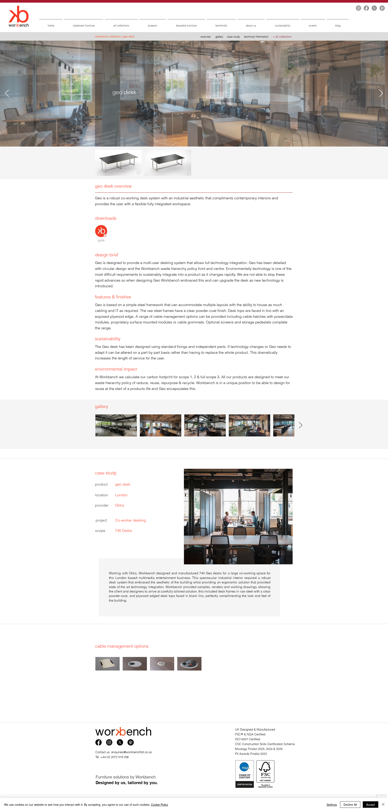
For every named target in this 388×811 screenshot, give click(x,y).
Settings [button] (332, 805)
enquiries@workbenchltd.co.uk (131, 752)
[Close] (383, 804)
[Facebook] (366, 8)
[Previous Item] (7, 93)
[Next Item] (381, 93)
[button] (101, 233)
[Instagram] (358, 8)
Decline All (350, 805)
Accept (370, 805)
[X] (374, 8)
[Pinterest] (382, 8)
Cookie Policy (159, 805)
